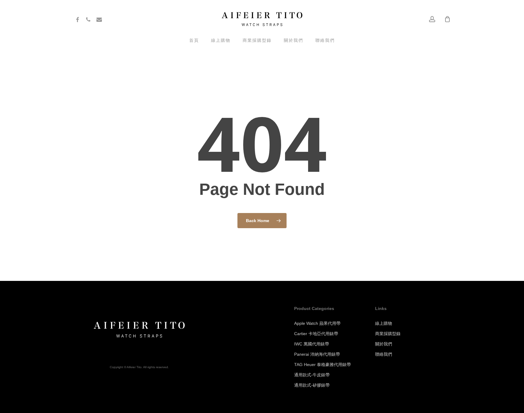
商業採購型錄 (388, 333)
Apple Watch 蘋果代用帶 (317, 323)
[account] (432, 19)
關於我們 (383, 343)
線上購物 (383, 323)
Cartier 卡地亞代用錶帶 (316, 333)
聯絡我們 (383, 354)
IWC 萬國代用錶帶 (311, 343)
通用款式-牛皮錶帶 (312, 374)
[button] (512, 3)
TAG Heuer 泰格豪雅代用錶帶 (322, 364)
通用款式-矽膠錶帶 (312, 385)
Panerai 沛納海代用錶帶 (317, 354)
